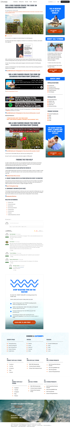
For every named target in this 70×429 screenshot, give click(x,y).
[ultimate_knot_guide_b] (24, 51)
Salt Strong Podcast (26, 11)
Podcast (41, 11)
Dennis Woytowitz (21, 267)
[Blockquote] (19, 226)
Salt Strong (21, 11)
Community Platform (11, 196)
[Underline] (13, 226)
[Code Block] (21, 226)
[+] (25, 226)
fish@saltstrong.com (18, 405)
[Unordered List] (18, 226)
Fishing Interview (15, 11)
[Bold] (10, 226)
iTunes (33, 109)
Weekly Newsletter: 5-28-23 (10, 12)
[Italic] (12, 226)
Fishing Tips (10, 11)
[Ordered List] (16, 226)
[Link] (22, 226)
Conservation (32, 11)
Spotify (8, 110)
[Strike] (15, 226)
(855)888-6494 (18, 407)
